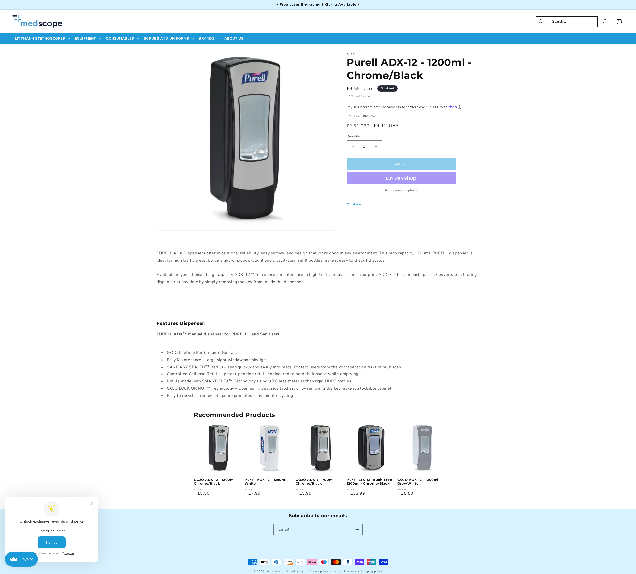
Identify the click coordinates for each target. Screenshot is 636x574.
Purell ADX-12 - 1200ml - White (267, 482)
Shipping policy (371, 571)
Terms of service (344, 571)
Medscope (273, 571)
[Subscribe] (357, 529)
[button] (42, 38)
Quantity (353, 136)
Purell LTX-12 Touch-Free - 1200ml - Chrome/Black (371, 482)
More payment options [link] (401, 190)
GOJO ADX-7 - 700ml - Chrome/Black (316, 482)
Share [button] (356, 204)
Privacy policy (318, 571)
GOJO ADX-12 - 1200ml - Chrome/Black (215, 482)
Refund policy (294, 571)
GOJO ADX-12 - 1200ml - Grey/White (419, 482)
